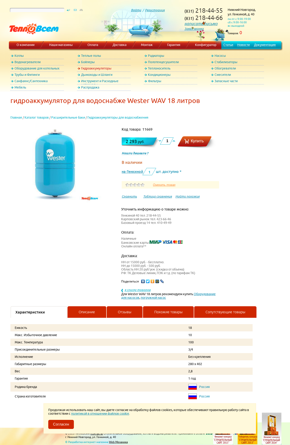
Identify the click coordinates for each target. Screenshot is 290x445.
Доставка (119, 45)
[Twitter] (147, 281)
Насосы (220, 55)
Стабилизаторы (226, 62)
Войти (136, 10)
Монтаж (147, 45)
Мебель (20, 87)
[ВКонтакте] (143, 281)
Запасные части (226, 81)
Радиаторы (156, 55)
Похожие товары (168, 312)
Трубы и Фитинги (27, 75)
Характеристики (30, 312)
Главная (16, 117)
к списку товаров (138, 290)
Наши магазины (61, 45)
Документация (265, 45)
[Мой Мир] (157, 281)
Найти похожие (187, 196)
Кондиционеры (159, 75)
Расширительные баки (68, 117)
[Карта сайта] (81, 11)
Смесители (223, 75)
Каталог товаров (36, 117)
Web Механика (118, 442)
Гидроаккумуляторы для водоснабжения (117, 117)
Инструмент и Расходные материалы (99, 81)
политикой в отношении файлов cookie (100, 413)
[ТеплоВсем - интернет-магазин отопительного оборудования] (32, 39)
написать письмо (201, 23)
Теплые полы (91, 55)
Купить (197, 141)
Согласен (61, 424)
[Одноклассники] (152, 281)
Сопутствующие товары (225, 312)
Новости (243, 45)
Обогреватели (225, 68)
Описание (87, 312)
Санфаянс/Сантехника (31, 81)
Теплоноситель (159, 68)
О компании (25, 45)
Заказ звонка (194, 29)
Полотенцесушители (163, 62)
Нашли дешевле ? (135, 153)
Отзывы (124, 312)
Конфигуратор (205, 45)
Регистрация (155, 10)
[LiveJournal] (162, 281)
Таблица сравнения (157, 196)
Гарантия (173, 45)
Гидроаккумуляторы (96, 68)
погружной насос (153, 297)
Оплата (92, 45)
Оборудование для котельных (36, 68)
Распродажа (90, 87)
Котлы (19, 55)
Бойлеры (88, 62)
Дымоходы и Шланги (96, 75)
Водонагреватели (27, 62)
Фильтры (154, 81)
